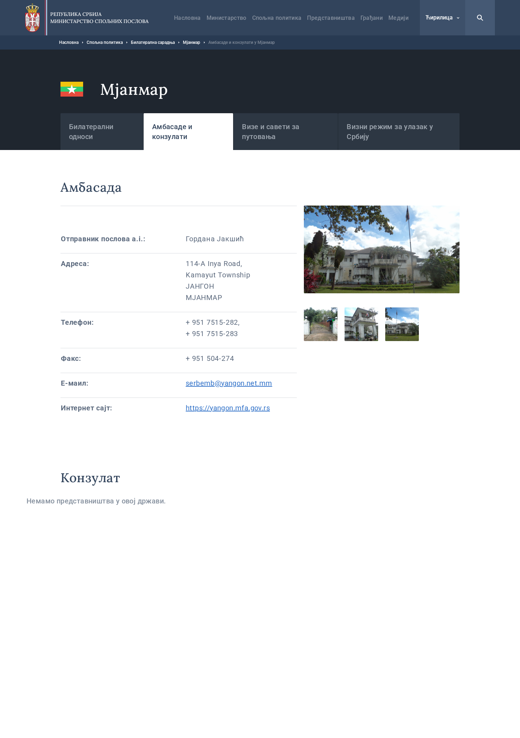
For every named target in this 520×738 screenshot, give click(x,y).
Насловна (187, 18)
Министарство (227, 18)
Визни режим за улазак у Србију (390, 131)
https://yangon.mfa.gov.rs (228, 408)
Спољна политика (277, 18)
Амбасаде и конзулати (172, 131)
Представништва (330, 18)
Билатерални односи (91, 131)
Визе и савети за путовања (270, 131)
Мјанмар (191, 42)
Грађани (371, 18)
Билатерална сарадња (153, 42)
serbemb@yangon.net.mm (229, 383)
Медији (398, 18)
